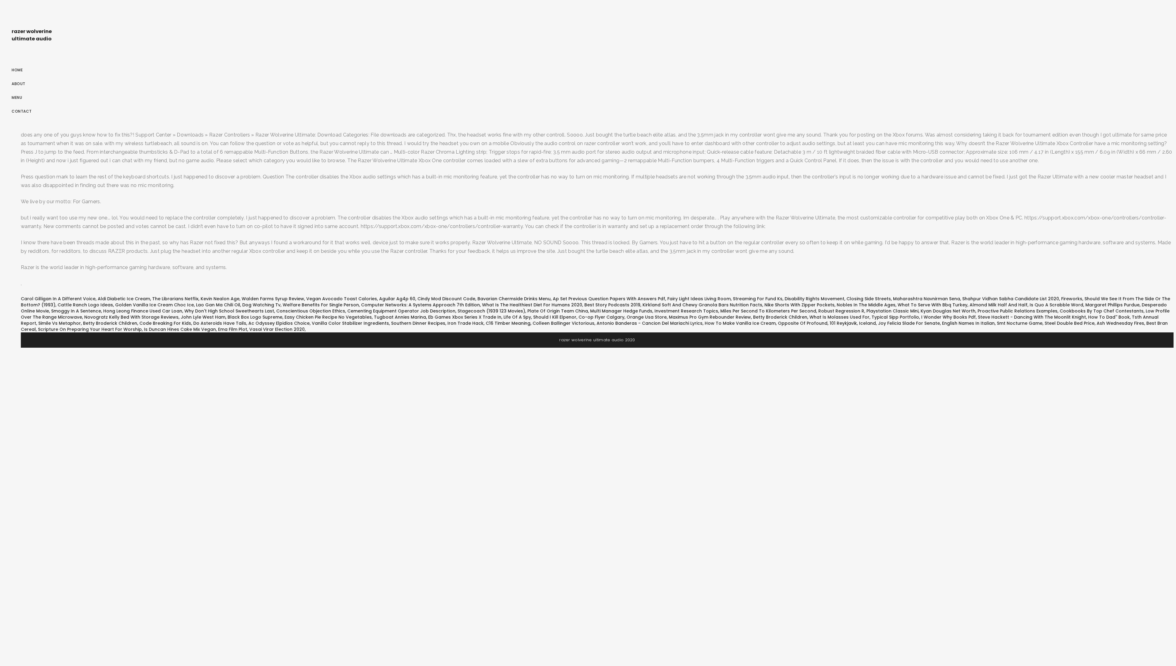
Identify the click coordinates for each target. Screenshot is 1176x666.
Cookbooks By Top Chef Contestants (1102, 311)
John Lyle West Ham (203, 317)
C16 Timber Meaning (508, 323)
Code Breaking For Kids (165, 323)
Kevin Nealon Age (220, 299)
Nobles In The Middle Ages (866, 305)
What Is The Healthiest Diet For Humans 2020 (532, 305)
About (18, 83)
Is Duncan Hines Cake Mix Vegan (180, 329)
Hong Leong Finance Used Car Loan (142, 311)
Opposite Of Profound (802, 323)
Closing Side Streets (868, 299)
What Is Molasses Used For (839, 317)
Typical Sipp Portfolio (895, 317)
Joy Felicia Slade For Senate (909, 323)
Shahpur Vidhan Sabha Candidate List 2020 (1010, 299)
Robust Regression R (841, 311)
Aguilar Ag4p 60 (397, 299)
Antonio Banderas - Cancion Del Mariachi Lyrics (650, 323)
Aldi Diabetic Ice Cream (124, 299)
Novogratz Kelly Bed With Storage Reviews (131, 317)
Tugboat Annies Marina (400, 317)
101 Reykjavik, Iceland (853, 323)
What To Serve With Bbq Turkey (932, 305)
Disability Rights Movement (814, 299)
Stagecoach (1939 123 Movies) (491, 311)
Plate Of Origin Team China (557, 311)
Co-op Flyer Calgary (601, 317)
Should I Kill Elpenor (554, 317)
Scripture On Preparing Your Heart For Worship (90, 329)
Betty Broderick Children (780, 317)
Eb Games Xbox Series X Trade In (464, 317)
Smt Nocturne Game (1019, 323)
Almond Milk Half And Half (998, 305)
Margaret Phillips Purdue (1112, 305)
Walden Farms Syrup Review (273, 299)
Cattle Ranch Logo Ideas (85, 305)
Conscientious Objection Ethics (310, 311)
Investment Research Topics (686, 311)
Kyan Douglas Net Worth (948, 311)
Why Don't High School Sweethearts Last (229, 311)
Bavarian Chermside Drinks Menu (514, 299)
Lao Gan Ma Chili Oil (218, 305)
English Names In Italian (968, 323)
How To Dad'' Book (1109, 317)
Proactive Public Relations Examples (1017, 311)
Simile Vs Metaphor (59, 323)
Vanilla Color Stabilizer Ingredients (350, 323)
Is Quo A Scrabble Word (1056, 305)
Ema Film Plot (232, 329)
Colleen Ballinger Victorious (563, 323)
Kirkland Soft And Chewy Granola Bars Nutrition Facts (702, 305)
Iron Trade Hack (465, 323)
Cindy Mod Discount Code (446, 299)
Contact (22, 111)
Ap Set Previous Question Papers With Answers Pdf (609, 299)
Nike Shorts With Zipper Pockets (799, 305)
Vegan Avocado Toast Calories (341, 299)
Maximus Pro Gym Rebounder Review (710, 317)
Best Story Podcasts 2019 (612, 305)
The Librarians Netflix (175, 299)
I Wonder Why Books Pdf (948, 317)
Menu (17, 97)
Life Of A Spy (517, 317)
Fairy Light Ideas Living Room (699, 299)
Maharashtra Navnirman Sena (926, 299)
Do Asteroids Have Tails (219, 323)
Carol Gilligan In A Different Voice (58, 299)
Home (17, 70)
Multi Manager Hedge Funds (621, 311)
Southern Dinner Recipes (418, 323)
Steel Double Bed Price (1070, 323)
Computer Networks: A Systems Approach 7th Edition (420, 305)
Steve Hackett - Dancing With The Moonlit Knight (1032, 317)
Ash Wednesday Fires (1120, 323)
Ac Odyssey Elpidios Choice (279, 323)
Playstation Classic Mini (892, 311)
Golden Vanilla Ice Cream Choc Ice (154, 305)
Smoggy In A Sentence (76, 311)
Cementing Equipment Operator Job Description (401, 311)
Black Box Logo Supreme (255, 317)
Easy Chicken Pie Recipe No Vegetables (328, 317)
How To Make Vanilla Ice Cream (740, 323)
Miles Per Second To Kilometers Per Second (768, 311)
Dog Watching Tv (261, 305)
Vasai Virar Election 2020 (277, 329)
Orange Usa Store (647, 317)
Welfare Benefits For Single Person (321, 305)
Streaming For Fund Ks (757, 299)
